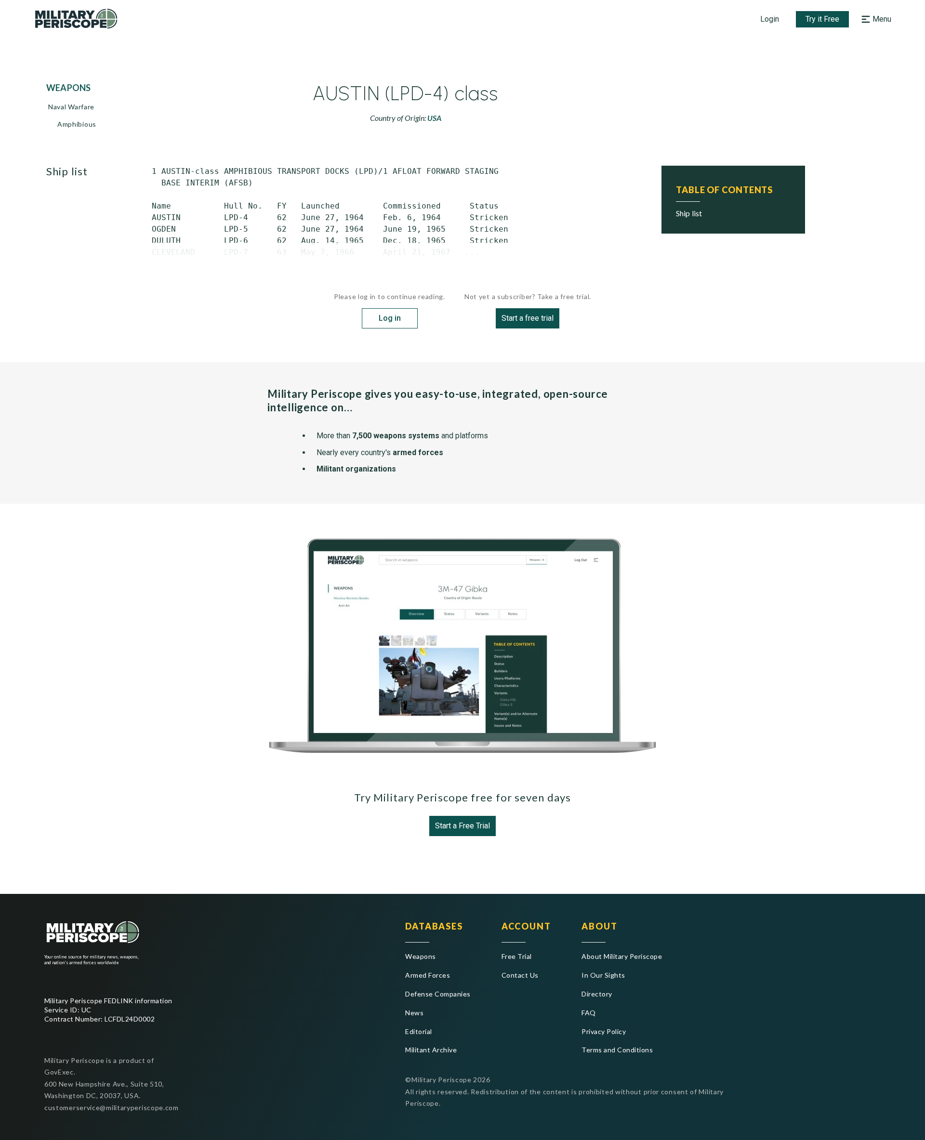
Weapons (420, 956)
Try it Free (822, 19)
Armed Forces (427, 975)
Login (769, 19)
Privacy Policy (603, 1031)
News (414, 1013)
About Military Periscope (621, 956)
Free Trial (517, 956)
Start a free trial (528, 318)
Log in (390, 318)
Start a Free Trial (462, 825)
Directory (596, 994)
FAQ (588, 1013)
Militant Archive (431, 1050)
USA (434, 117)
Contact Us (520, 975)
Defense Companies (437, 994)
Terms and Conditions (617, 1050)
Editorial (418, 1031)
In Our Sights (603, 975)
